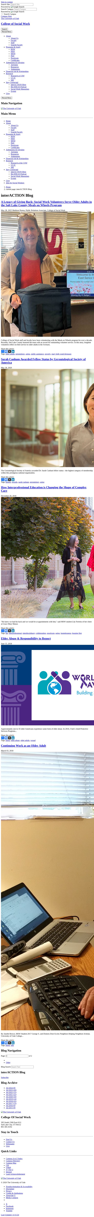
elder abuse (15, 740)
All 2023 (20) (11, 1090)
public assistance (37, 354)
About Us (14, 38)
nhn (12, 1045)
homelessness (66, 633)
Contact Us (10, 1142)
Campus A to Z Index (14, 1159)
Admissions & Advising (15, 63)
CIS (7, 1165)
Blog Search (6, 1067)
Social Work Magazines (20, 89)
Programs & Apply (13, 47)
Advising (14, 65)
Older (8, 1062)
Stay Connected (12, 82)
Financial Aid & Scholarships (17, 71)
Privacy (9, 1191)
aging (28, 354)
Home (8, 121)
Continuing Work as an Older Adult (23, 745)
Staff (12, 43)
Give (8, 93)
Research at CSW (17, 76)
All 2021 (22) (11, 1095)
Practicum (14, 58)
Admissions (15, 69)
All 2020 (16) (11, 1097)
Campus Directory (13, 1161)
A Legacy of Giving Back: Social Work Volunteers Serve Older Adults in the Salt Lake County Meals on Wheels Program (46, 203)
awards (14, 482)
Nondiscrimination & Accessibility (19, 1187)
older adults (10, 354)
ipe (7, 633)
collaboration (41, 633)
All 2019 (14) (11, 1099)
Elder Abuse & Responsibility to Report (26, 638)
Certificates (15, 60)
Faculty (14, 40)
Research (9, 74)
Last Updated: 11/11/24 (10, 1215)
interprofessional (15, 633)
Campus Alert (6, 16)
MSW (13, 54)
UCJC (13, 78)
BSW (13, 49)
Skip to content (7, 2)
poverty (48, 354)
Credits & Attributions (14, 1193)
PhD (12, 56)
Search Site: (5, 4)
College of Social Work (15, 23)
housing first (77, 633)
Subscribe (5, 1077)
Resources (15, 67)
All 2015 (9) (10, 1108)
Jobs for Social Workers (15, 183)
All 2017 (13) (11, 1103)
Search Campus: (7, 9)
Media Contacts (12, 1198)
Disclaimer (10, 1189)
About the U (11, 1195)
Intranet (9, 1172)
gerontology (20, 354)
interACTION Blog (18, 85)
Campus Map (11, 1163)
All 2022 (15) (11, 1092)
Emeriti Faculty (17, 45)
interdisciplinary (29, 633)
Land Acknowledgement (15, 1174)
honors (8, 482)
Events (13, 91)
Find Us (9, 1139)
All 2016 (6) (10, 1106)
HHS (13, 51)
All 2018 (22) (11, 1101)
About (8, 36)
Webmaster (10, 1144)
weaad (32, 740)
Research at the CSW (19, 163)
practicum (50, 633)
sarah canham (23, 482)
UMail (8, 1167)
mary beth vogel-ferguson (61, 354)
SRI (12, 80)
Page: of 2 (16, 1056)
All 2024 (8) (10, 1088)
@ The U (9, 1170)
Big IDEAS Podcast (18, 87)
